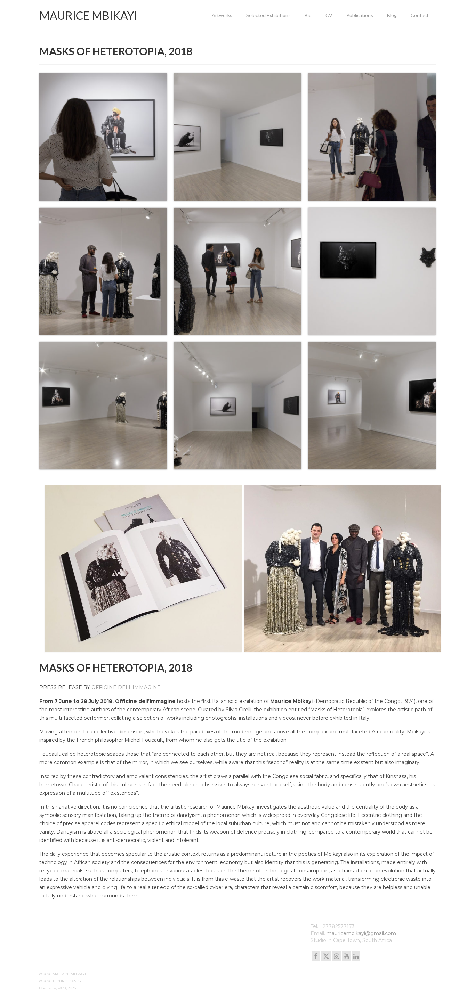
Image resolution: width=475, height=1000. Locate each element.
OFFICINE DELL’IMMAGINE (126, 687)
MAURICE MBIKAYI (88, 15)
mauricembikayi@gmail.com (361, 933)
